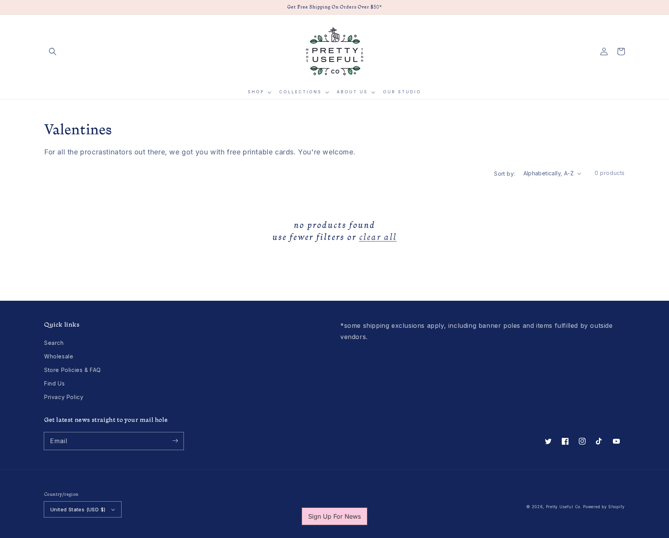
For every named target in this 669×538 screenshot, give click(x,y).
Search (54, 342)
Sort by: (504, 173)
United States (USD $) (77, 509)
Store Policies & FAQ (72, 370)
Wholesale (58, 356)
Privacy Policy (63, 397)
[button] (52, 51)
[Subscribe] (175, 440)
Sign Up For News (334, 516)
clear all (378, 236)
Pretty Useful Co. (564, 506)
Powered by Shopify (604, 506)
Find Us (54, 383)
